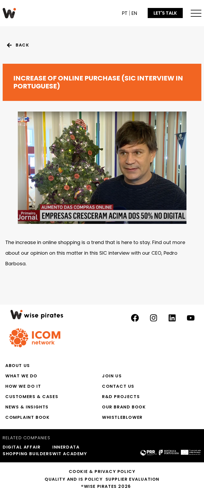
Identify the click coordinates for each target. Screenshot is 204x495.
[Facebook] (135, 318)
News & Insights (27, 407)
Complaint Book (27, 417)
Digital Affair (21, 447)
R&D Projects (121, 397)
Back (22, 45)
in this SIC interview (107, 253)
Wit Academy (69, 454)
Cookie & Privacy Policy (102, 471)
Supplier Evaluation (132, 479)
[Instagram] (154, 318)
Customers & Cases (31, 397)
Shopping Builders (25, 454)
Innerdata (65, 447)
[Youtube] (191, 318)
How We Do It (23, 386)
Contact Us (118, 386)
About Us (17, 365)
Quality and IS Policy (74, 479)
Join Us (112, 376)
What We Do (21, 376)
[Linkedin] (172, 318)
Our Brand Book (124, 407)
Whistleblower (122, 417)
